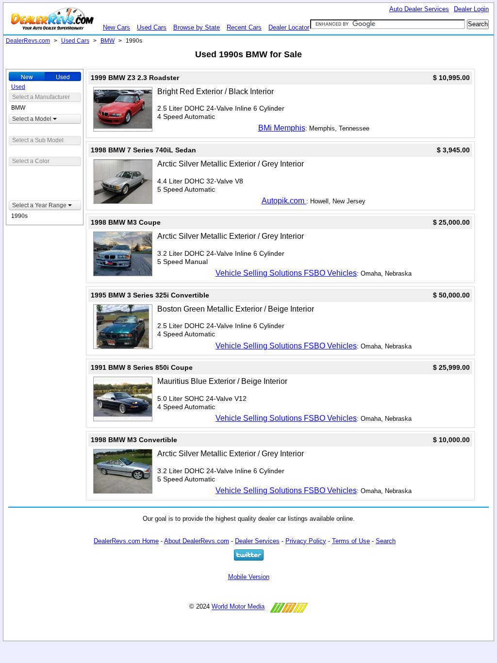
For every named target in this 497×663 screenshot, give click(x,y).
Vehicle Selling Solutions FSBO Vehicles (286, 273)
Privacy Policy (305, 541)
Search (386, 541)
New (27, 76)
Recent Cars (244, 27)
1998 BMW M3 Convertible (134, 440)
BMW (107, 40)
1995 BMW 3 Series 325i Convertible (150, 295)
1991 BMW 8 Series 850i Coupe (142, 367)
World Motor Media (238, 607)
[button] (45, 119)
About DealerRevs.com (196, 541)
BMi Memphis (281, 128)
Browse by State (196, 27)
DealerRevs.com (28, 40)
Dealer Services (257, 541)
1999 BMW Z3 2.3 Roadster (135, 78)
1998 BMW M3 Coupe (126, 222)
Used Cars (151, 27)
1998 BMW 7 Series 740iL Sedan (143, 150)
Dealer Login (471, 9)
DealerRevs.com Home (126, 541)
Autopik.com (284, 201)
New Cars (116, 27)
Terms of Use (351, 541)
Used (63, 76)
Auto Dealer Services (419, 9)
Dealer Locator (288, 27)
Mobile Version (248, 576)
